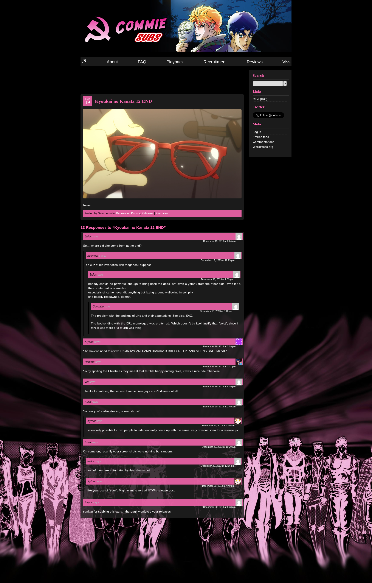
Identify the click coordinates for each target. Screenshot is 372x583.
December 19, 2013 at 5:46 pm (216, 311)
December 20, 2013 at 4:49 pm (218, 486)
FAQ (142, 61)
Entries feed (261, 137)
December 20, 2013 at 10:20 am (219, 447)
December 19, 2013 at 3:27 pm (219, 366)
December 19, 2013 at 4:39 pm (219, 386)
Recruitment (215, 61)
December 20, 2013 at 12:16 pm (217, 466)
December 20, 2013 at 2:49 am (219, 406)
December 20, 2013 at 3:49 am (218, 425)
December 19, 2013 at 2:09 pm (219, 346)
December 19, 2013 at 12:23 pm (217, 260)
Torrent (87, 205)
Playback (175, 61)
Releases (147, 213)
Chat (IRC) (260, 99)
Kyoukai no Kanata (128, 213)
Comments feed (263, 141)
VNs (286, 61)
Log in (257, 132)
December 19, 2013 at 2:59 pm (217, 279)
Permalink (162, 213)
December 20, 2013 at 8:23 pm (219, 507)
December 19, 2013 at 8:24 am (219, 241)
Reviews (255, 61)
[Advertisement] (162, 79)
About (112, 61)
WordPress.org (263, 146)
